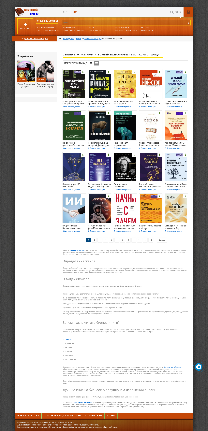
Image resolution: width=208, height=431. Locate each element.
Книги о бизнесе (96, 31)
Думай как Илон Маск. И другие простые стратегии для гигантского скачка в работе (176, 102)
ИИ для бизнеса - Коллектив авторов (72, 227)
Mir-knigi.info (36, 12)
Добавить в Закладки (36, 38)
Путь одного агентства (83, 403)
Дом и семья (147, 31)
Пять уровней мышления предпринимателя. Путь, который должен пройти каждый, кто (124, 185)
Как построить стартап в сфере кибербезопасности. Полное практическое (150, 227)
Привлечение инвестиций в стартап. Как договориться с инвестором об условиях (73, 144)
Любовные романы (45, 27)
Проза (91, 27)
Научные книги (122, 27)
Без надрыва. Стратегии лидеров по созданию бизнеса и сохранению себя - (99, 185)
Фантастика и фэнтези (48, 31)
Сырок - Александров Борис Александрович (149, 144)
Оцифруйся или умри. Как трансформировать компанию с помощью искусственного (74, 102)
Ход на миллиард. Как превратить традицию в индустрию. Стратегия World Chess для (99, 102)
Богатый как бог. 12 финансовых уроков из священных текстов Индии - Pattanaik (150, 185)
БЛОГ (74, 12)
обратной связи (110, 427)
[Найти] (188, 23)
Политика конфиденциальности (62, 416)
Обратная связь (93, 416)
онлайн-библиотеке (77, 250)
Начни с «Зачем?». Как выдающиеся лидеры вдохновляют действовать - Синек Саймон (124, 227)
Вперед (162, 240)
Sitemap (111, 416)
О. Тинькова (67, 339)
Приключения (69, 27)
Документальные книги (126, 31)
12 (151, 240)
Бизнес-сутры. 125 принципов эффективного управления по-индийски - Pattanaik (72, 185)
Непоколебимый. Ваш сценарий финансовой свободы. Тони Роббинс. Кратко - (99, 144)
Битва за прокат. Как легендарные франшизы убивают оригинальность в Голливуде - (123, 102)
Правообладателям (28, 416)
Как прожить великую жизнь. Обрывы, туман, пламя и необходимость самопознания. (176, 144)
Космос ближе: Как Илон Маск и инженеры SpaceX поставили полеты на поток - (99, 227)
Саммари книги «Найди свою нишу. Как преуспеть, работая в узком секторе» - (175, 227)
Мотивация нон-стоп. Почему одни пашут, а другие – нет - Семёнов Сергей (150, 102)
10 (140, 240)
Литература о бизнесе (172, 367)
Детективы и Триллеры (73, 31)
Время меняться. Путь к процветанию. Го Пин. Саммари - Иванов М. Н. (176, 185)
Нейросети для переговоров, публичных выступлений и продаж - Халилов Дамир (125, 144)
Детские (145, 27)
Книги (65, 12)
